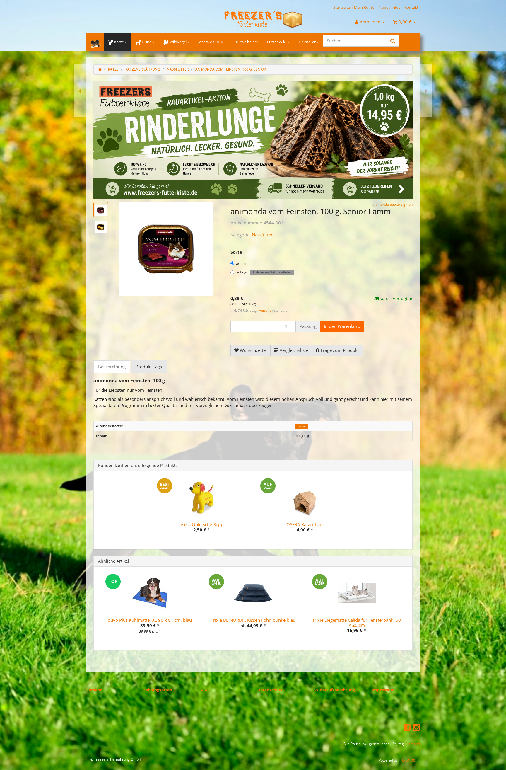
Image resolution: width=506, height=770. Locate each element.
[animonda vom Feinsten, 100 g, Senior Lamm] (426, 90)
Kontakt (411, 7)
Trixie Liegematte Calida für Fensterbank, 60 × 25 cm (356, 622)
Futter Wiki (277, 42)
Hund (147, 42)
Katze (119, 42)
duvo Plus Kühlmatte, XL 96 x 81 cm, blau (150, 620)
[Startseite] (99, 69)
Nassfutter (262, 235)
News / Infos (389, 7)
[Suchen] (392, 41)
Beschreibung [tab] (112, 366)
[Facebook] (407, 726)
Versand (265, 310)
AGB (204, 690)
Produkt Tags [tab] (149, 366)
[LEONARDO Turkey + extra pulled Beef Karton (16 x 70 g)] (80, 90)
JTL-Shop (407, 759)
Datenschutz (270, 690)
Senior (302, 426)
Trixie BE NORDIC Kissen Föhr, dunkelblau (253, 620)
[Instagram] (416, 726)
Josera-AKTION (211, 42)
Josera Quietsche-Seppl (201, 524)
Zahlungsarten (157, 690)
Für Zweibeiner (245, 42)
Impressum (383, 690)
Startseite (341, 7)
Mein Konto (364, 7)
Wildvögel (178, 42)
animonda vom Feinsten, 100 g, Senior (230, 69)
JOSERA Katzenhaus (304, 524)
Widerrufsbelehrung (334, 690)
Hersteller (307, 42)
